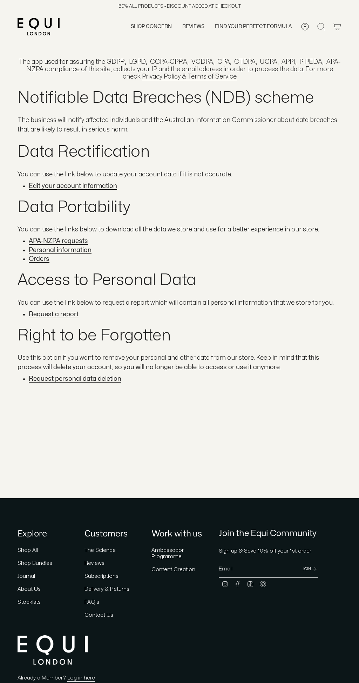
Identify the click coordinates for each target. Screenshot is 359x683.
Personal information (60, 250)
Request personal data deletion (75, 379)
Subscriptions (101, 576)
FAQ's (91, 602)
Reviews (94, 563)
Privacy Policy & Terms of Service (189, 77)
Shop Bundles (35, 563)
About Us (29, 589)
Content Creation (173, 569)
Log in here (81, 678)
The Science (100, 550)
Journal (26, 576)
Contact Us (98, 615)
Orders (39, 259)
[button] (151, 26)
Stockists (29, 602)
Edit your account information (73, 186)
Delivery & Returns (106, 589)
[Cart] (337, 27)
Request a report (54, 314)
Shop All (28, 550)
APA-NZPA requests (58, 241)
